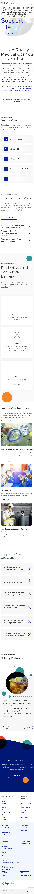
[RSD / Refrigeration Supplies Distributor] (21, 696)
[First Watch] (13, 696)
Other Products (25, 806)
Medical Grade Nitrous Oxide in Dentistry (17, 449)
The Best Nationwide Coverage (10, 861)
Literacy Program (6, 830)
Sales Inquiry (24, 828)
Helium (22, 813)
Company (5, 823)
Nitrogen (4, 799)
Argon (22, 811)
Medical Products (7, 794)
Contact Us (24, 823)
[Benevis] (25, 696)
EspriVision (5, 833)
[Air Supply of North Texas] (31, 696)
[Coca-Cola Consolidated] (19, 696)
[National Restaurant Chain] (17, 696)
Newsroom (5, 844)
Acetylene (23, 808)
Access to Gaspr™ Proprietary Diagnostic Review (10, 233)
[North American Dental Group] (29, 696)
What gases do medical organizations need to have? (14, 568)
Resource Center (6, 842)
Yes (20, 16)
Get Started (9, 33)
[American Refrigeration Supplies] (23, 696)
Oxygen (4, 802)
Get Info (3, 541)
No (23, 16)
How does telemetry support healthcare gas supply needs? (15, 634)
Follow (4, 851)
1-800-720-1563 (25, 842)
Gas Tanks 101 (6, 490)
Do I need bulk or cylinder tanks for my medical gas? (13, 581)
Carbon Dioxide (6, 797)
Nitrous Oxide (24, 815)
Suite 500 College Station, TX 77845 (7, 872)
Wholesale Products (5, 807)
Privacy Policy (5, 835)
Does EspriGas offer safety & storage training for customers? (14, 608)
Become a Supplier (7, 846)
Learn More (4, 461)
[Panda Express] (15, 696)
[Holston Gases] (27, 696)
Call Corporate (25, 839)
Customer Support (25, 826)
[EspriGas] (5, 3)
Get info (3, 499)
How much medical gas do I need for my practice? (14, 594)
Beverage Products (23, 796)
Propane (4, 817)
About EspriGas (6, 826)
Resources (5, 839)
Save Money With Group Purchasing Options (11, 240)
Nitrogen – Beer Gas (26, 801)
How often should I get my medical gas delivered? (13, 622)
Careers (4, 828)
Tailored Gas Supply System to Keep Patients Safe (13, 226)
